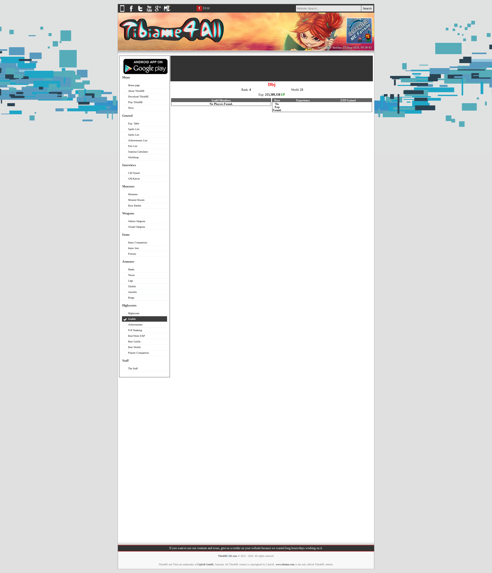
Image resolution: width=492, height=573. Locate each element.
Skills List (133, 134)
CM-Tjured (134, 173)
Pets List (132, 146)
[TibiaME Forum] (167, 11)
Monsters (133, 194)
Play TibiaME (135, 102)
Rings (131, 297)
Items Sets (133, 248)
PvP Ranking (135, 330)
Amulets (132, 292)
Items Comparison (137, 242)
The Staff (133, 368)
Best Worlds (134, 347)
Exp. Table (133, 123)
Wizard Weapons (136, 226)
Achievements (135, 324)
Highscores (133, 313)
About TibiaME (136, 91)
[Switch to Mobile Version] (122, 11)
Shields (132, 286)
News (131, 107)
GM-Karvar (134, 178)
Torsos (131, 275)
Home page (134, 85)
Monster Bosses (136, 200)
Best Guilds (134, 341)
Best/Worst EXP (136, 335)
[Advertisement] (144, 458)
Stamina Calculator (138, 151)
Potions (132, 253)
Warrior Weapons (136, 221)
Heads (131, 269)
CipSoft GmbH (205, 564)
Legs (130, 280)
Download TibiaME (138, 96)
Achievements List (137, 140)
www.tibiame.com (285, 564)
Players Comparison (138, 352)
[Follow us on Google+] (158, 11)
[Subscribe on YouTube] (149, 11)
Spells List (133, 129)
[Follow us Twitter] (140, 11)
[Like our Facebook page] (131, 11)
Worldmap (133, 157)
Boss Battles (134, 205)
